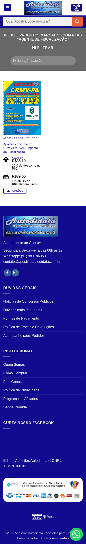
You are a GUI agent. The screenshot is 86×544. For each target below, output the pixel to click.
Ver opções (15, 191)
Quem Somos (14, 364)
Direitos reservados (54, 538)
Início (9, 35)
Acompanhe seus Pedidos (24, 335)
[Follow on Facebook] (7, 273)
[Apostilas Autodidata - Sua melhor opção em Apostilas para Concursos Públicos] (43, 7)
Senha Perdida (15, 407)
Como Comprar (15, 373)
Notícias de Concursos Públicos (28, 301)
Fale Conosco (14, 382)
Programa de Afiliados (20, 399)
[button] (7, 7)
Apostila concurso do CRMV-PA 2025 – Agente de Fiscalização (20, 148)
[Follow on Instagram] (15, 273)
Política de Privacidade (21, 390)
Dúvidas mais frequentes (22, 310)
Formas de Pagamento (21, 318)
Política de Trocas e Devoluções (28, 327)
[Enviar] (77, 22)
